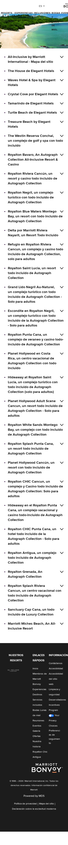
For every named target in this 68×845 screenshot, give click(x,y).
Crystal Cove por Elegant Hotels (33, 94)
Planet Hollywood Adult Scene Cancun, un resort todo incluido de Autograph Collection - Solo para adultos (35, 408)
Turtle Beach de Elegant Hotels (32, 112)
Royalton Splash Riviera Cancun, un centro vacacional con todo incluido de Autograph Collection (34, 593)
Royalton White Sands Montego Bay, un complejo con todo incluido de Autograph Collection (35, 429)
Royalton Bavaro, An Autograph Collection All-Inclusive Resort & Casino (33, 159)
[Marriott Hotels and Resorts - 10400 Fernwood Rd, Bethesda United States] (13, 670)
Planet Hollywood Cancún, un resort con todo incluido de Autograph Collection (31, 467)
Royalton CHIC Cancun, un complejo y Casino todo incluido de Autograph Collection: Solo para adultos (35, 489)
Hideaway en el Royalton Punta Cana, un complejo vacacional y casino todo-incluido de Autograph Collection (35, 513)
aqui (45, 838)
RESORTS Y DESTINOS (7, 17)
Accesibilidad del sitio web (56, 679)
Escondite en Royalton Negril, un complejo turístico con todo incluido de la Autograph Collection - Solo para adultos (36, 318)
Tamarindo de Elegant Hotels (31, 103)
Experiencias (24, 13)
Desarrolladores (57, 700)
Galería (36, 731)
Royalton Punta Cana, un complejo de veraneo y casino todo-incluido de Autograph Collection (35, 339)
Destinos (37, 694)
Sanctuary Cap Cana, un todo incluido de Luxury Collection (31, 612)
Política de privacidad (25, 803)
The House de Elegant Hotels (31, 71)
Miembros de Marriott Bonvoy (40, 679)
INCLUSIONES (42, 13)
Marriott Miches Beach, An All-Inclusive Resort (32, 626)
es (40, 6)
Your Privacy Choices (54, 720)
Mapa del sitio (46, 803)
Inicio (35, 668)
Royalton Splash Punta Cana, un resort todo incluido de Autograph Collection (31, 448)
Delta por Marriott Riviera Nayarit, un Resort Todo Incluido (33, 233)
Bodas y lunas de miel (56, 21)
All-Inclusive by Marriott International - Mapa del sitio (30, 59)
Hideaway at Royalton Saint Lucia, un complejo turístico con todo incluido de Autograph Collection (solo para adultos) (33, 385)
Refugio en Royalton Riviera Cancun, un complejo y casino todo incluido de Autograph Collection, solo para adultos (35, 252)
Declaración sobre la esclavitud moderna (34, 809)
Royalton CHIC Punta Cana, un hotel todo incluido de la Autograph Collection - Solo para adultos (33, 536)
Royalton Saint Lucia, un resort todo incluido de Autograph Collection (32, 273)
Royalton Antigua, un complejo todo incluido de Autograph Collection (32, 557)
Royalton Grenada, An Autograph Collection (25, 574)
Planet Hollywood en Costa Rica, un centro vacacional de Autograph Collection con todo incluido (32, 361)
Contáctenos (55, 663)
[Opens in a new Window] (47, 768)
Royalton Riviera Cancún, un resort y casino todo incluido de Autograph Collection (32, 178)
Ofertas (37, 736)
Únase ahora (46, 842)
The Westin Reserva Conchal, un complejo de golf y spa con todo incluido (35, 140)
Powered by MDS (34, 796)
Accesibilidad (56, 668)
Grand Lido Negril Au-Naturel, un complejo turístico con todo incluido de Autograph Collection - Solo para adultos (35, 294)
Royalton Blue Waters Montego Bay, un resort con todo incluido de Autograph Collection (35, 216)
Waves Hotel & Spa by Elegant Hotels (31, 82)
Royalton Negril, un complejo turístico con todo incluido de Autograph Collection (31, 197)
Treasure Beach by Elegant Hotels (29, 124)
